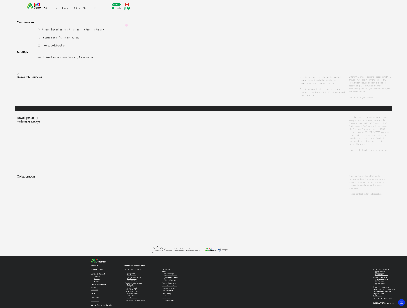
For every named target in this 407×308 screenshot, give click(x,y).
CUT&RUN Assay (380, 283)
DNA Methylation (380, 285)
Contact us (95, 301)
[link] (126, 8)
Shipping (97, 279)
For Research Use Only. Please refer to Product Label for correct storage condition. (175, 249)
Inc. (392, 303)
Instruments (166, 298)
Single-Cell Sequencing (381, 287)
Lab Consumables (168, 300)
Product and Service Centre (134, 266)
